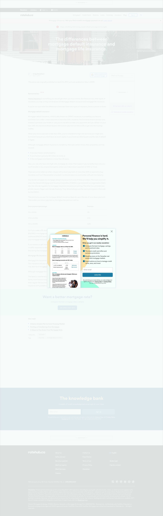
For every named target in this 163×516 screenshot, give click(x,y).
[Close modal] (112, 231)
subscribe (97, 275)
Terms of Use (98, 281)
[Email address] (98, 269)
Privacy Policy (107, 281)
